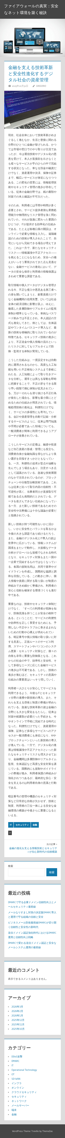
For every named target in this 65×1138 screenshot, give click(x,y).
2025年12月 (18, 1020)
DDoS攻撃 (17, 1056)
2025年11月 (18, 1024)
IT (11, 824)
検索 (10, 866)
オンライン (18, 1087)
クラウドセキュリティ (24, 1092)
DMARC (15, 1061)
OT (13, 1074)
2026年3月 (17, 1006)
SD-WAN (16, 1078)
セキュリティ (22, 824)
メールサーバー (20, 1105)
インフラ (17, 1083)
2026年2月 (17, 1011)
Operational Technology (24, 1069)
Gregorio (41, 85)
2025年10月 (18, 1028)
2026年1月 (17, 1015)
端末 (14, 1109)
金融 (35, 824)
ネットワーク (19, 1101)
